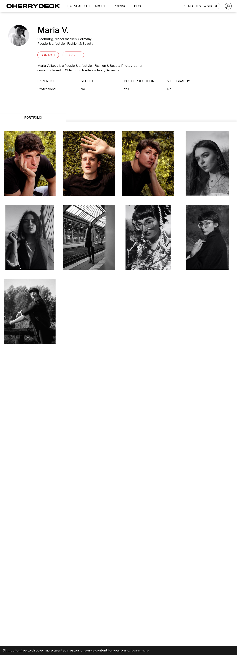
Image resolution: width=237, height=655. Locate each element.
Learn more (140, 650)
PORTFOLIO (33, 117)
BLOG (138, 6)
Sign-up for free (15, 650)
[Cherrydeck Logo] (32, 6)
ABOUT (100, 6)
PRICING (120, 6)
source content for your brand (106, 650)
